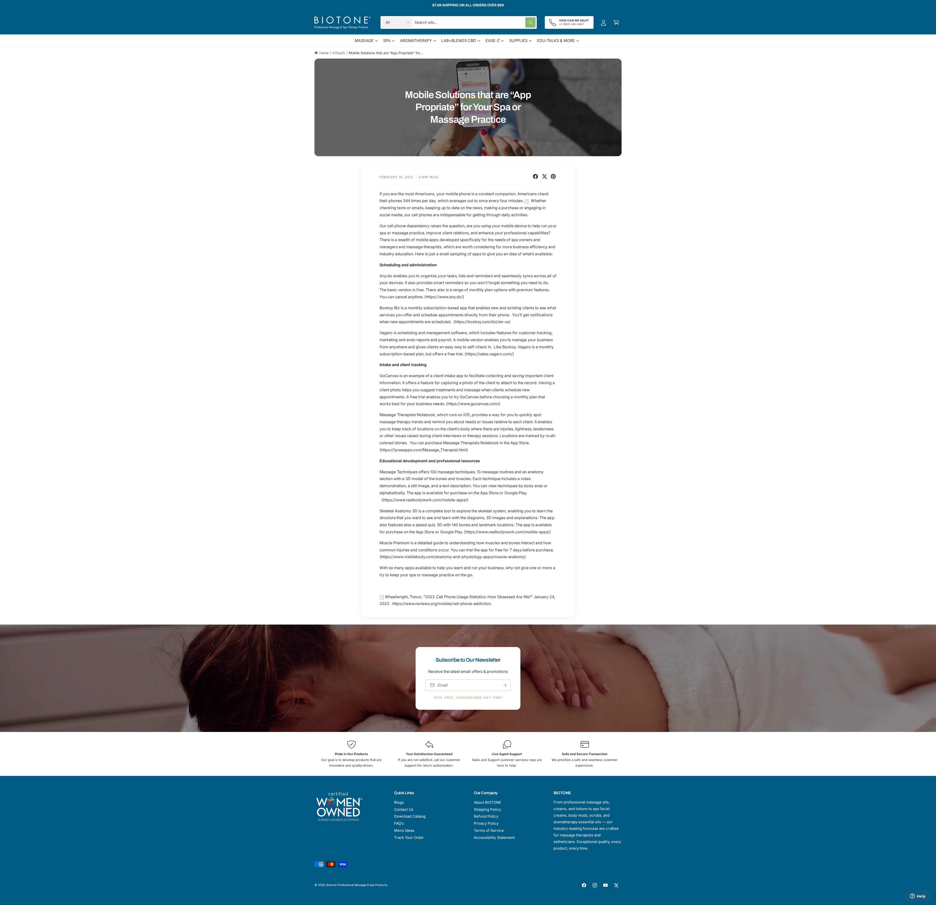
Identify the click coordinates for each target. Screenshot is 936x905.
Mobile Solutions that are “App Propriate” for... (386, 53)
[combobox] (475, 22)
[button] (616, 22)
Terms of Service (489, 830)
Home (324, 53)
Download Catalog (410, 816)
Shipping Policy (487, 809)
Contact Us (403, 809)
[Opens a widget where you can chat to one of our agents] (917, 896)
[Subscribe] (505, 685)
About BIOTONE (487, 802)
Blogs (399, 802)
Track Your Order (409, 837)
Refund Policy (486, 816)
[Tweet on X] (544, 176)
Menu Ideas (404, 830)
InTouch (338, 53)
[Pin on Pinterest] (553, 176)
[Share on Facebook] (535, 176)
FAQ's (399, 823)
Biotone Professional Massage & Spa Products (356, 885)
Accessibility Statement (494, 837)
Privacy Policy (486, 823)
